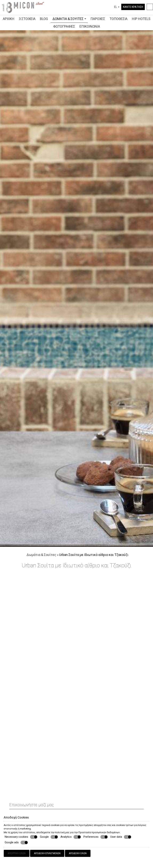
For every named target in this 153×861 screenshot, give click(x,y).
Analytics (66, 836)
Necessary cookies (16, 836)
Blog (44, 19)
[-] (23, 7)
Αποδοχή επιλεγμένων (47, 853)
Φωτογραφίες (64, 26)
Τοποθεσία (118, 19)
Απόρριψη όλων (17, 853)
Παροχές (97, 19)
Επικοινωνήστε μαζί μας (31, 804)
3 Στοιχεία (27, 19)
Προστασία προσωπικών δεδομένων (99, 832)
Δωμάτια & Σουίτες (68, 19)
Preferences (91, 836)
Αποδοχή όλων (78, 853)
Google (44, 836)
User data (116, 836)
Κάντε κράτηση (133, 6)
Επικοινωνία (89, 26)
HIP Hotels (141, 19)
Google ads (12, 842)
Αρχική (8, 19)
